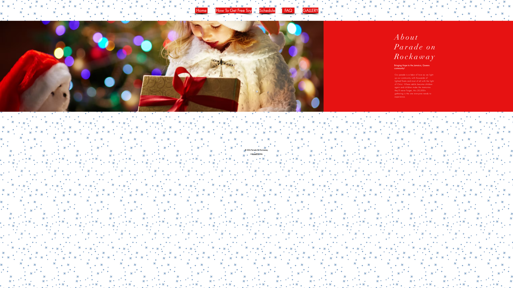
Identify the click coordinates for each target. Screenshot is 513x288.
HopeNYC (256, 154)
